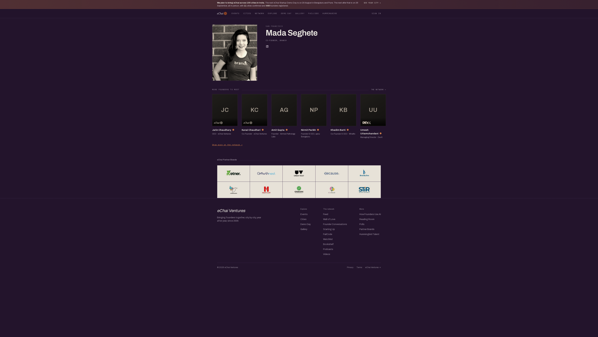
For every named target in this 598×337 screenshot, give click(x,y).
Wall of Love (329, 219)
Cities (247, 13)
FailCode (313, 13)
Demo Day (286, 13)
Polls (361, 224)
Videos (326, 254)
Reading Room (366, 219)
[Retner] (233, 173)
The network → (378, 89)
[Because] (332, 173)
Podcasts (328, 249)
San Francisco (274, 26)
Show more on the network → (227, 145)
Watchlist (328, 239)
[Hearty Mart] (266, 190)
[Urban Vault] (299, 173)
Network (259, 13)
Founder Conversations (335, 224)
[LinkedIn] (267, 46)
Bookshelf (328, 244)
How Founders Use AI (370, 214)
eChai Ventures (231, 210)
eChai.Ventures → (373, 267)
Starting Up (329, 229)
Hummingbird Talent (369, 234)
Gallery (299, 13)
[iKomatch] (332, 190)
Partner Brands (366, 229)
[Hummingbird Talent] (233, 190)
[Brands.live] (364, 173)
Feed (325, 214)
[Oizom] (299, 190)
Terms (359, 267)
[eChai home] (222, 13)
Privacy (350, 267)
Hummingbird (330, 13)
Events (236, 13)
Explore (272, 13)
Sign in (376, 13)
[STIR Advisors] (364, 190)
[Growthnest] (266, 173)
